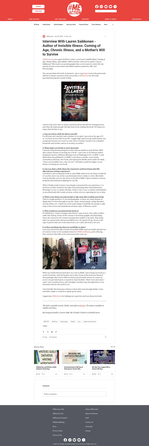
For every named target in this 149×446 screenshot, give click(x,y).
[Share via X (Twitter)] (47, 332)
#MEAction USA (58, 409)
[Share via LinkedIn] (52, 332)
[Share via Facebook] (43, 332)
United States (46, 24)
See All (113, 347)
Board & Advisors (91, 413)
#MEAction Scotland (60, 418)
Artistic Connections (89, 321)
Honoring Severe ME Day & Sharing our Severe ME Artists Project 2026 (73, 368)
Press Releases (96, 24)
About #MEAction (91, 409)
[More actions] (105, 36)
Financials (89, 426)
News (54, 426)
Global (73, 321)
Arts (79, 321)
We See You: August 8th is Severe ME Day (101, 368)
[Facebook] (96, 6)
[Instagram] (101, 6)
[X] (115, 6)
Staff (87, 418)
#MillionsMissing (58, 422)
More (105, 24)
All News (36, 24)
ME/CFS (46, 321)
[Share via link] (56, 332)
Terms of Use (57, 435)
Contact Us (89, 422)
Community (64, 321)
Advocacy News (71, 24)
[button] (10, 19)
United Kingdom (58, 24)
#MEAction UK (58, 413)
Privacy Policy (58, 431)
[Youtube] (110, 6)
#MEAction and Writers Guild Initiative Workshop (46, 368)
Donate (88, 431)
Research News (83, 24)
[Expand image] (58, 253)
